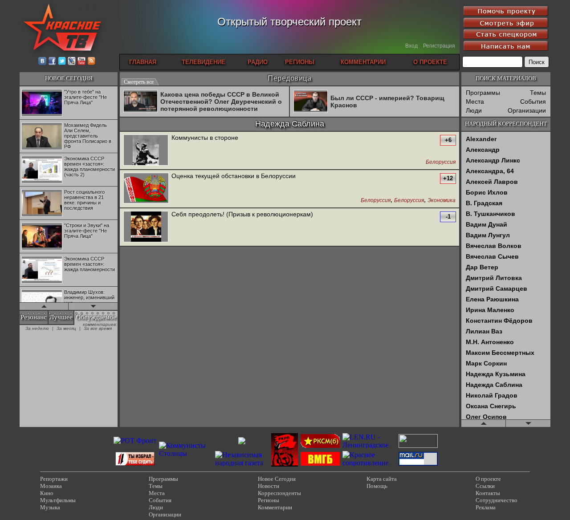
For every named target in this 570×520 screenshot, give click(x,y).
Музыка (50, 507)
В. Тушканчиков (490, 213)
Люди (474, 110)
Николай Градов (491, 395)
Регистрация (439, 46)
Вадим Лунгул (488, 235)
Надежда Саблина (494, 384)
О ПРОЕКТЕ (430, 62)
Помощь (376, 486)
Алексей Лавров (492, 181)
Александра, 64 (490, 171)
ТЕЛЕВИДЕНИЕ (203, 62)
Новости (268, 486)
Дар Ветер (482, 267)
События (533, 101)
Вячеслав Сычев (492, 256)
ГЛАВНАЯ (142, 62)
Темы (538, 92)
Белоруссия (441, 162)
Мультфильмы (58, 500)
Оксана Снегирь (491, 406)
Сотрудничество (496, 500)
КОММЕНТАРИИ (363, 62)
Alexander (481, 138)
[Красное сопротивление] (369, 463)
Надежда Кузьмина (495, 374)
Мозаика (51, 486)
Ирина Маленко (490, 309)
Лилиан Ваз (484, 331)
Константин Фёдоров (499, 320)
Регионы (268, 500)
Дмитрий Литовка (494, 277)
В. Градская (484, 203)
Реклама (486, 507)
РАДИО (258, 62)
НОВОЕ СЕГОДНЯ (69, 78)
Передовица (289, 78)
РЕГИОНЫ (299, 62)
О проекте (488, 478)
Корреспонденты (279, 493)
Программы (483, 92)
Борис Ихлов (487, 192)
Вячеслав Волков (493, 245)
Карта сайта (381, 478)
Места (475, 101)
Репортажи (54, 478)
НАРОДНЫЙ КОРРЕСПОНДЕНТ (506, 123)
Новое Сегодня (277, 478)
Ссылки (485, 486)
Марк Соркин (486, 363)
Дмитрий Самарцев (496, 288)
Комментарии (275, 507)
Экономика (442, 200)
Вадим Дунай (486, 224)
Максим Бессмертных (500, 352)
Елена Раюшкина (492, 299)
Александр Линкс (493, 160)
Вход (411, 46)
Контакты (488, 493)
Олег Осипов (486, 416)
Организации (527, 110)
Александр (483, 149)
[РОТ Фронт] (135, 440)
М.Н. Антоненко (490, 341)
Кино (46, 493)
